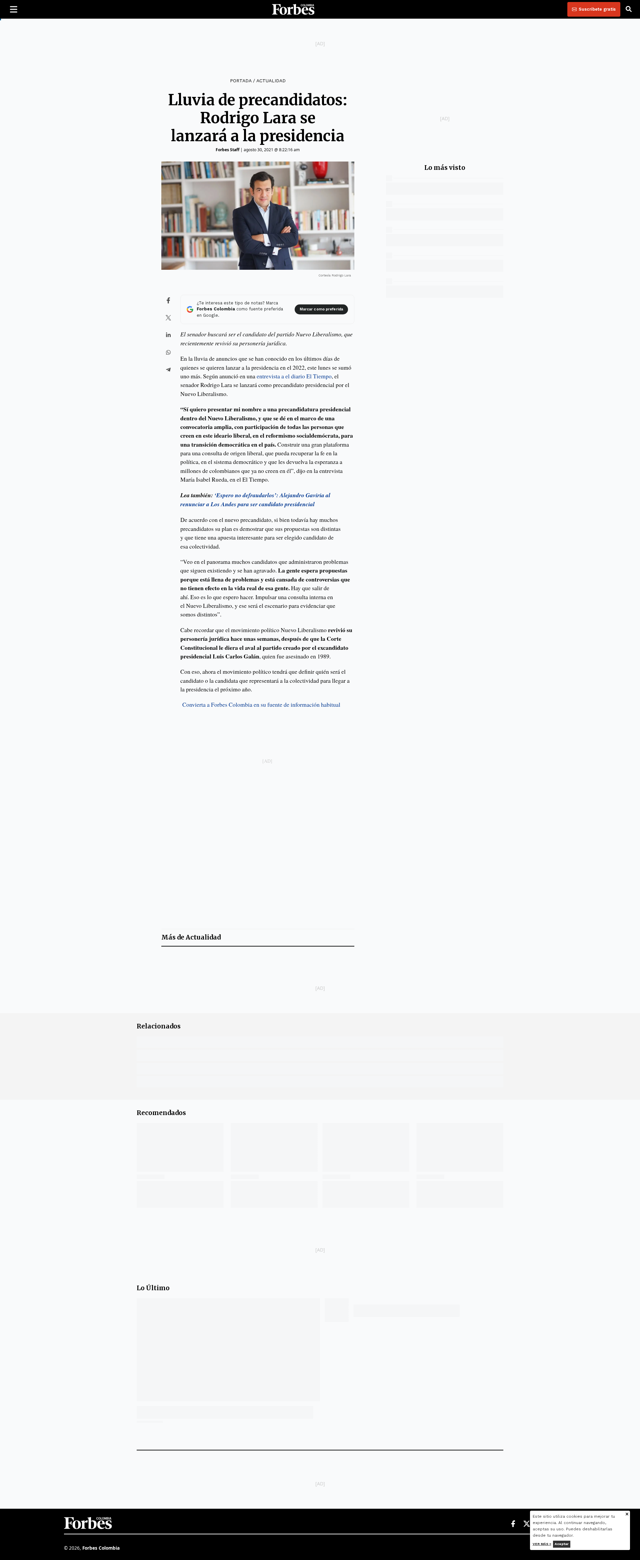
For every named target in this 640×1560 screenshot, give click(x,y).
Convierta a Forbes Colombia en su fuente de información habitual (261, 704)
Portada (240, 80)
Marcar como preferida (321, 309)
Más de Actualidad (191, 937)
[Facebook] (513, 1524)
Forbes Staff (227, 150)
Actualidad (271, 80)
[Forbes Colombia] (293, 9)
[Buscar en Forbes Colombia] (629, 9)
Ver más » (542, 1544)
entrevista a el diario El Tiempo (294, 376)
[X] (527, 1524)
